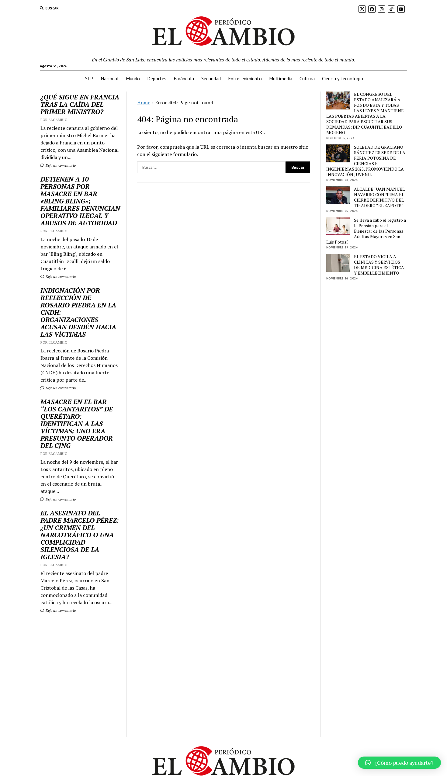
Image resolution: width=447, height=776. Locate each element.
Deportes (156, 78)
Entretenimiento (245, 78)
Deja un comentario (60, 165)
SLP (89, 78)
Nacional (110, 78)
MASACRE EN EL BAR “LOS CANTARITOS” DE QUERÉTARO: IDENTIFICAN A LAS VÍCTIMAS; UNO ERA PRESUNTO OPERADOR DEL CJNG (76, 423)
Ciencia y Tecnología (342, 78)
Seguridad (211, 78)
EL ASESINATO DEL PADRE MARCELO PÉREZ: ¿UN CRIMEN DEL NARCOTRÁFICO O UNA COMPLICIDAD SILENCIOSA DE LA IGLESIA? (79, 534)
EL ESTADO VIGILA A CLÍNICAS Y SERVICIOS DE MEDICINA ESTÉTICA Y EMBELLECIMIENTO (379, 265)
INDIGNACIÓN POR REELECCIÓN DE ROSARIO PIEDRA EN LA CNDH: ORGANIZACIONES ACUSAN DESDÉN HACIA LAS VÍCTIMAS (78, 312)
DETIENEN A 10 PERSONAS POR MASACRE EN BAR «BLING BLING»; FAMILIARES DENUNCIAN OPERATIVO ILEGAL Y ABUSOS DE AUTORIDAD (80, 201)
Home (143, 102)
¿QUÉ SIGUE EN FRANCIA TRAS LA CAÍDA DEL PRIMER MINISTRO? (79, 104)
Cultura (307, 78)
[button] (399, 763)
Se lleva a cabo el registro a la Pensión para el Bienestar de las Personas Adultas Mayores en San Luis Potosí (366, 231)
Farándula (184, 78)
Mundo (133, 78)
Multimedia (280, 78)
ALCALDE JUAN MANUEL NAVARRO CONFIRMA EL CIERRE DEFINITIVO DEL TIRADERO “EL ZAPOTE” (379, 197)
